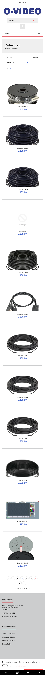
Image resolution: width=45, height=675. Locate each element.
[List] (11, 57)
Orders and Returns (8, 640)
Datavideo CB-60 (22, 356)
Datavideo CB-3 (23, 106)
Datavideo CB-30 (22, 148)
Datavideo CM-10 (22, 563)
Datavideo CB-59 (22, 314)
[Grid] (7, 57)
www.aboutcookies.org (19, 666)
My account (22, 2)
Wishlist (35, 57)
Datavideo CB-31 (22, 189)
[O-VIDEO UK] (22, 14)
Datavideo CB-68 (22, 480)
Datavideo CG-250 (22, 521)
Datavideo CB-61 (22, 397)
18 (20, 583)
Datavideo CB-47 (22, 272)
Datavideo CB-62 (22, 438)
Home (7, 48)
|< (8, 578)
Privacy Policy (6, 644)
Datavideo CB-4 (23, 231)
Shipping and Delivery (9, 637)
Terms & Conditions (8, 633)
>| (24, 583)
